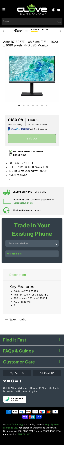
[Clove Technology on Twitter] (4, 381)
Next (60, 30)
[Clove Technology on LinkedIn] (16, 381)
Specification (18, 319)
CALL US (19, 373)
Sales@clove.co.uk (23, 202)
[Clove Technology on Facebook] (20, 381)
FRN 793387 (24, 434)
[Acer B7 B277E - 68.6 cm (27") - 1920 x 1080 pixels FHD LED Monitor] (32, 74)
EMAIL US (49, 373)
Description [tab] (17, 275)
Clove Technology (14, 424)
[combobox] (29, 21)
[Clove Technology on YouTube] (8, 381)
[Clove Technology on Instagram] (12, 381)
